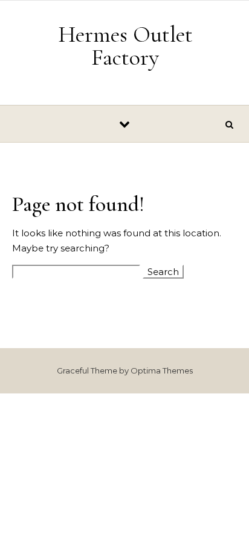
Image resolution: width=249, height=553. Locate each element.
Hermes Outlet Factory (125, 46)
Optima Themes (162, 370)
